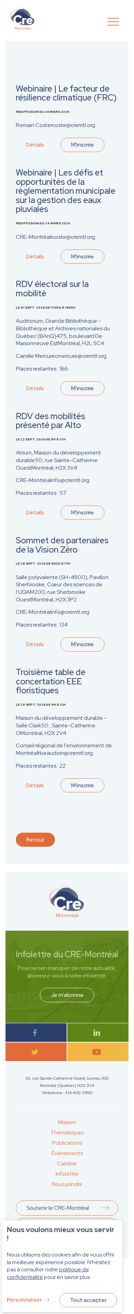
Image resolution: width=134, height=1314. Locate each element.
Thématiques (67, 1132)
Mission (67, 1122)
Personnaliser (24, 1299)
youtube (98, 1052)
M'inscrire (82, 144)
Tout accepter (88, 1300)
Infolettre (67, 1173)
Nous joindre (67, 1184)
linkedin (98, 1033)
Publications (67, 1142)
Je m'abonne (67, 994)
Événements (67, 1153)
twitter (36, 1052)
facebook (36, 1033)
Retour (35, 839)
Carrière (67, 1163)
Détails (35, 144)
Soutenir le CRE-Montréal (57, 1207)
